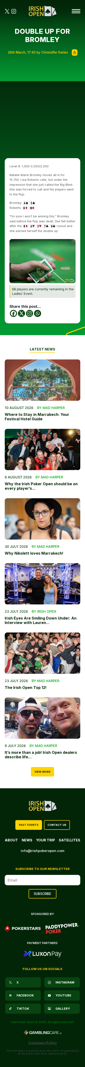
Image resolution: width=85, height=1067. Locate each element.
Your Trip (45, 840)
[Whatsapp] (37, 313)
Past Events (28, 825)
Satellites (69, 840)
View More (42, 771)
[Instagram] (29, 313)
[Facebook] (13, 313)
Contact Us (56, 825)
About (11, 840)
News (27, 840)
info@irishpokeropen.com (42, 851)
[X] (21, 313)
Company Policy (42, 1043)
